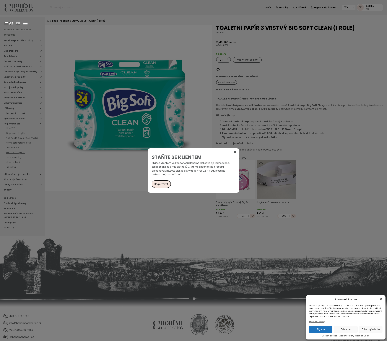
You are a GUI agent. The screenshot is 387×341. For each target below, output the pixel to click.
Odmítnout (346, 329)
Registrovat (161, 184)
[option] (11, 23)
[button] (380, 299)
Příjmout (321, 329)
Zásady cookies (329, 335)
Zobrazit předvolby (371, 329)
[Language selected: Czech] (16, 23)
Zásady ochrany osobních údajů (353, 335)
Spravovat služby (317, 321)
